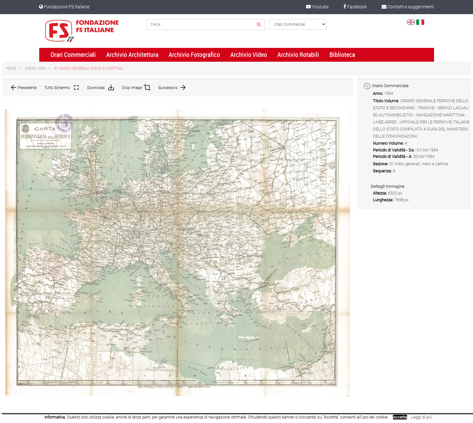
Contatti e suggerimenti (410, 6)
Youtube (320, 6)
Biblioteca (342, 55)
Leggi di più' (421, 417)
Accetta (400, 417)
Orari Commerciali (73, 55)
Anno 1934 (35, 68)
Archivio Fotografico (194, 55)
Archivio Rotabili (298, 55)
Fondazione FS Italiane (66, 6)
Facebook (356, 6)
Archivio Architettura (132, 55)
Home (11, 68)
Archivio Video (248, 55)
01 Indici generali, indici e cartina (88, 68)
